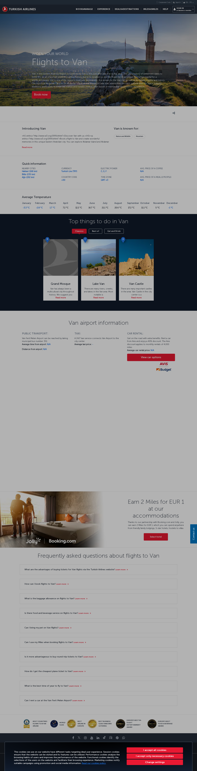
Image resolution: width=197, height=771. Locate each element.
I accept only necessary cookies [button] (155, 756)
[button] (155, 762)
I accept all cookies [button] (154, 750)
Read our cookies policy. (94, 763)
